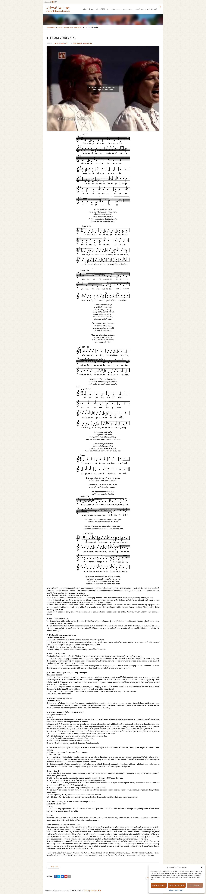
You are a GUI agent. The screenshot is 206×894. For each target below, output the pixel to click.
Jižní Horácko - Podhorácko (82, 43)
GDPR (181, 890)
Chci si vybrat (195, 885)
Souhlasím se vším (158, 885)
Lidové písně (152, 9)
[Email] (69, 876)
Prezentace (127, 9)
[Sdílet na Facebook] (55, 876)
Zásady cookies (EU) (92, 891)
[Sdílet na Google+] (62, 876)
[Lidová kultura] (58, 8)
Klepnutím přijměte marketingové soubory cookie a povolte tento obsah (103, 88)
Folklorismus (115, 9)
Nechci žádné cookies (177, 885)
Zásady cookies (173, 890)
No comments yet (62, 43)
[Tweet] (58, 876)
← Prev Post (53, 867)
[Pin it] (65, 876)
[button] (202, 867)
